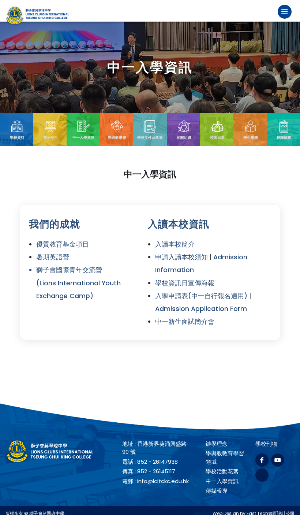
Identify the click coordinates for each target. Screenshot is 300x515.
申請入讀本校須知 (181, 257)
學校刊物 (266, 444)
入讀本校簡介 (175, 244)
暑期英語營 (52, 257)
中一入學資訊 (222, 481)
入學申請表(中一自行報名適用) (201, 296)
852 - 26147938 (157, 462)
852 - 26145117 (156, 471)
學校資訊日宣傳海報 (184, 283)
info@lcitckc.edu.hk (163, 481)
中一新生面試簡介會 (184, 321)
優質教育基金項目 (62, 244)
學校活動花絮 (222, 471)
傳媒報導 (217, 490)
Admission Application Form (201, 308)
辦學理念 (217, 444)
